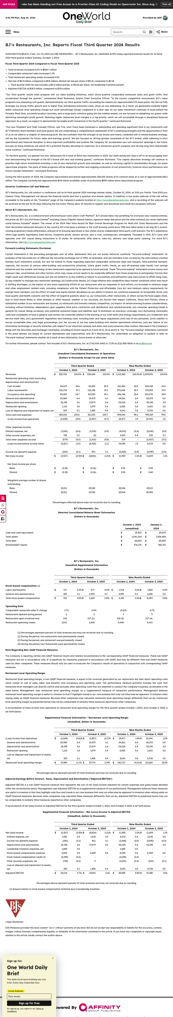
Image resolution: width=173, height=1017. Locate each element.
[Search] (144, 32)
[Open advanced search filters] (150, 32)
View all (166, 4)
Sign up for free (29, 1003)
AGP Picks (9, 4)
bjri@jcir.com (145, 343)
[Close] (52, 958)
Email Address (15, 991)
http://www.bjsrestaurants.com (113, 200)
